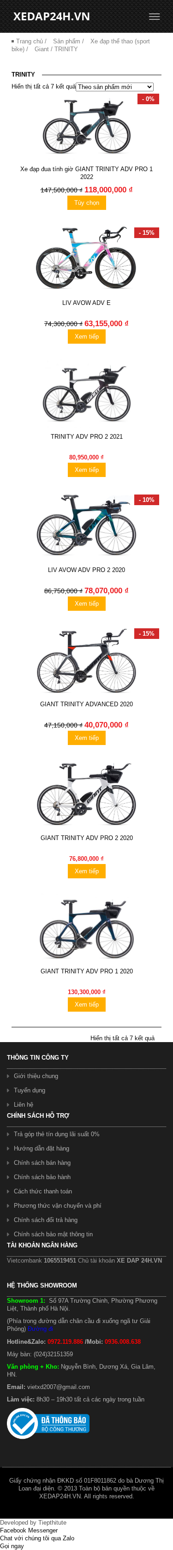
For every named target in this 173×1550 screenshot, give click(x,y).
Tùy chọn (86, 202)
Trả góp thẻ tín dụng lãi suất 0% (57, 1134)
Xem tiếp (87, 336)
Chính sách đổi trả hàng (46, 1219)
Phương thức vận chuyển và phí (57, 1205)
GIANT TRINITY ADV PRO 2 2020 (87, 838)
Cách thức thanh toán (43, 1191)
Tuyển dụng (29, 1090)
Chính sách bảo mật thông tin (53, 1234)
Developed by (33, 1522)
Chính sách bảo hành (42, 1177)
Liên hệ (23, 1104)
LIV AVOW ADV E (86, 302)
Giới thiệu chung (36, 1076)
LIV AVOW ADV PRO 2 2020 (86, 569)
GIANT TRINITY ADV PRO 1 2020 (87, 971)
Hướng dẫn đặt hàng (41, 1148)
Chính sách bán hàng (42, 1162)
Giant (42, 49)
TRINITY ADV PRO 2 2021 (87, 436)
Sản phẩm (66, 41)
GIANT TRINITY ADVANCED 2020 (86, 704)
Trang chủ (29, 41)
